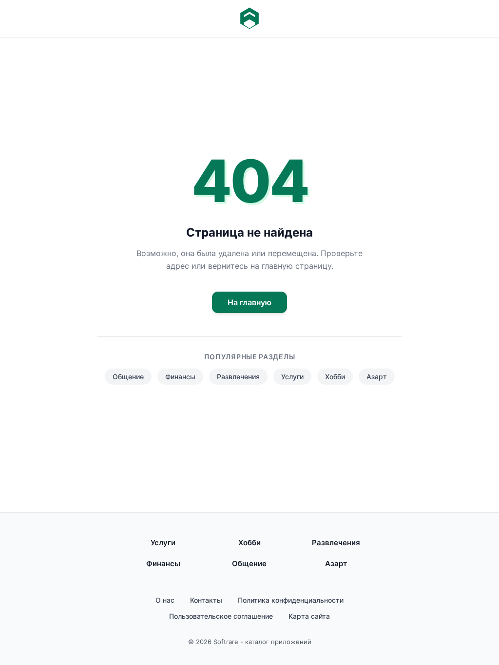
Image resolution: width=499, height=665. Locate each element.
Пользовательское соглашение (221, 616)
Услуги (292, 376)
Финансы (180, 376)
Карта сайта (309, 616)
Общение (128, 376)
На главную (249, 302)
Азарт (376, 376)
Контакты (206, 600)
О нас (164, 600)
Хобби (335, 376)
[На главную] (249, 18)
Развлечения (238, 376)
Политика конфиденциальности (291, 600)
